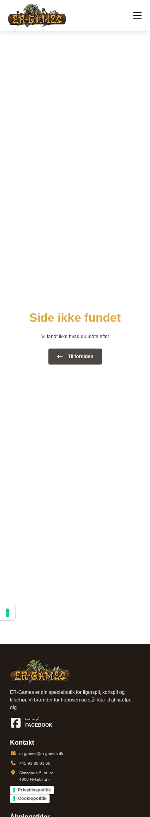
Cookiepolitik (32, 798)
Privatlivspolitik (34, 790)
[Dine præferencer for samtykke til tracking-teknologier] (7, 612)
